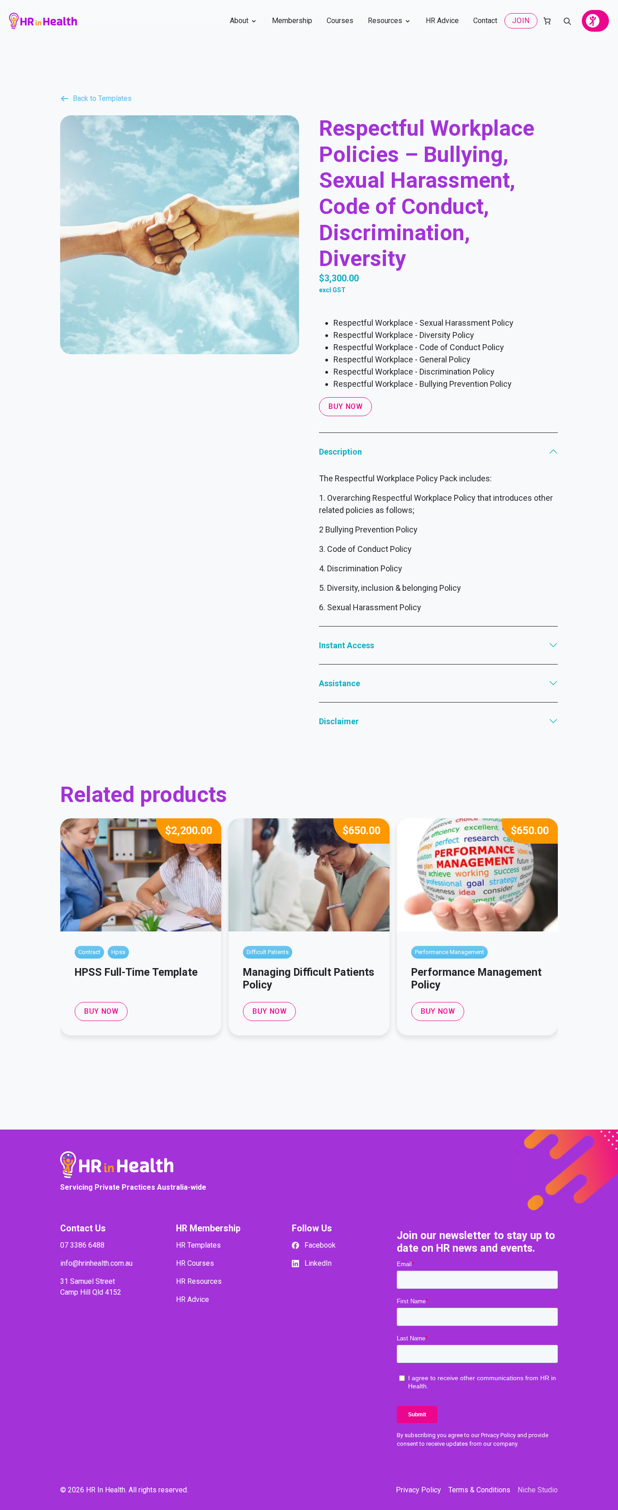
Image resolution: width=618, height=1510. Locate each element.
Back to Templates (102, 98)
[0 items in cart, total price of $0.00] (546, 20)
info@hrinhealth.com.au (96, 1263)
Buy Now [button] (101, 1011)
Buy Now (345, 406)
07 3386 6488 (82, 1245)
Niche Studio (538, 1490)
